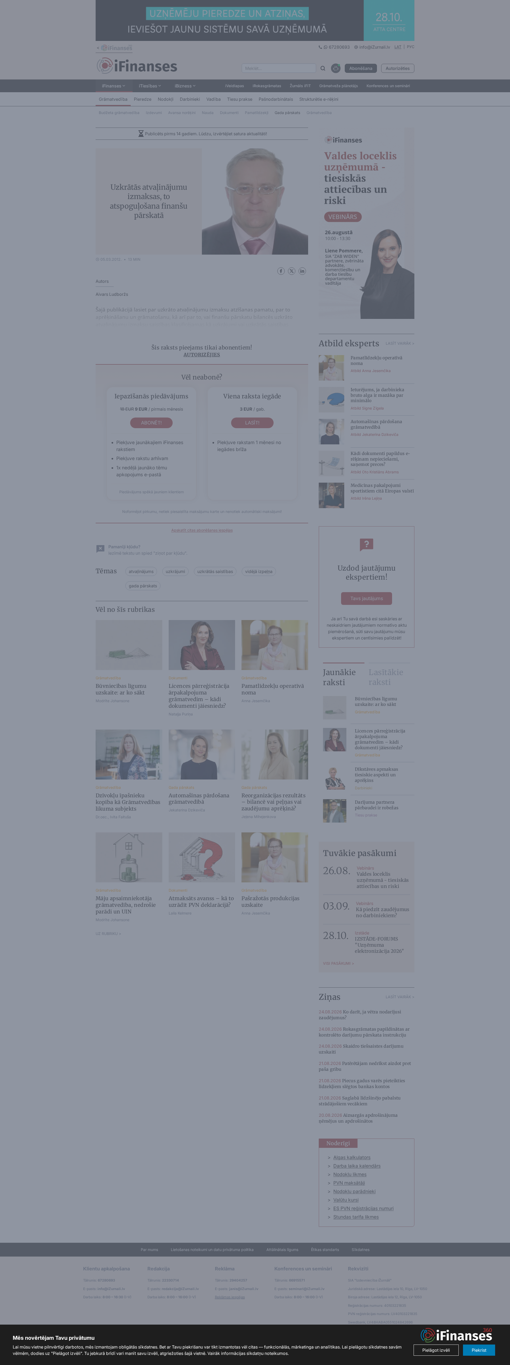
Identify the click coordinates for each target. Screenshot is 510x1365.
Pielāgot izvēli (436, 1350)
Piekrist (479, 1350)
